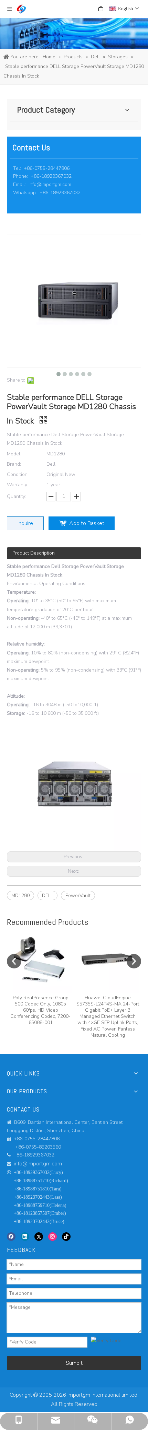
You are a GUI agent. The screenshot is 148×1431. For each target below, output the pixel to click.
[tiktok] (66, 1236)
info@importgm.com (50, 184)
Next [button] (134, 961)
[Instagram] (52, 1236)
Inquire (25, 523)
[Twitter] (38, 1236)
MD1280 (20, 895)
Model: (14, 454)
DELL (47, 895)
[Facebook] (11, 1236)
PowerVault (78, 895)
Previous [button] (14, 961)
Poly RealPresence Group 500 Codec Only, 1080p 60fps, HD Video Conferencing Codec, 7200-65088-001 (40, 1010)
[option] (40, 978)
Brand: (14, 464)
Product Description (33, 553)
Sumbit (74, 1363)
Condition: (18, 474)
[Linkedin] (25, 1236)
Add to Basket (86, 523)
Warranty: (17, 484)
